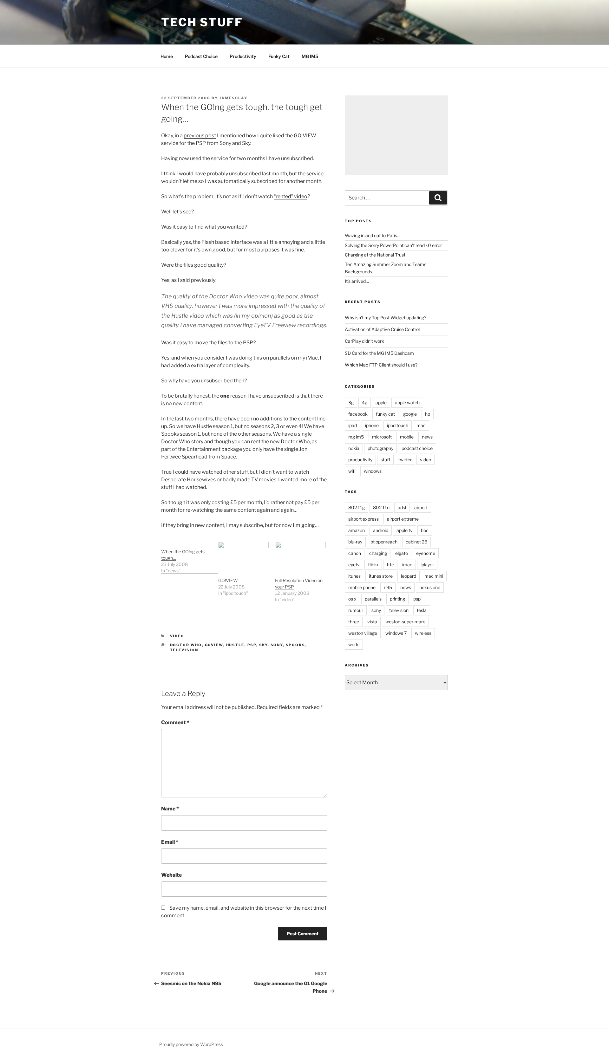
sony (277, 645)
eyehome (425, 553)
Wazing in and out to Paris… (372, 235)
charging (378, 553)
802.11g (356, 507)
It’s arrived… (357, 281)
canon (354, 553)
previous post (200, 136)
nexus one (429, 587)
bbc (425, 530)
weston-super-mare (405, 621)
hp (427, 414)
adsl (402, 507)
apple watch (407, 402)
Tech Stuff (202, 22)
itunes (354, 576)
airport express (363, 519)
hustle (235, 645)
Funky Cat (279, 56)
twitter (405, 459)
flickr (373, 564)
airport (421, 507)
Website (171, 875)
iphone (372, 425)
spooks (295, 645)
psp (251, 645)
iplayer (427, 564)
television (184, 650)
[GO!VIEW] (243, 556)
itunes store (381, 576)
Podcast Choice (201, 56)
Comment (175, 722)
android (380, 530)
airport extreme (403, 519)
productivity (360, 459)
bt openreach (383, 541)
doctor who (186, 645)
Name (170, 809)
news (427, 436)
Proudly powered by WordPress (191, 1044)
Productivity (243, 56)
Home (166, 56)
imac (407, 564)
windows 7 (396, 633)
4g (364, 402)
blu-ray (355, 541)
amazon (356, 530)
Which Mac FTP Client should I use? (381, 364)
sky (263, 645)
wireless (423, 633)
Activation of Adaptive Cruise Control (382, 329)
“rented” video (290, 196)
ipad (352, 425)
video (177, 636)
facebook (358, 414)
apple (381, 402)
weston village (362, 633)
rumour (355, 610)
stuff (385, 459)
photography (380, 448)
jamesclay (233, 98)
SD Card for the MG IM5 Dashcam (379, 353)
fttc (390, 564)
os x (352, 598)
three (353, 621)
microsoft (382, 436)
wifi (352, 471)
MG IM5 (310, 56)
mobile (407, 436)
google (410, 414)
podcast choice (417, 448)
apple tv (404, 530)
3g (351, 402)
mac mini (433, 576)
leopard (408, 576)
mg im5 (356, 436)
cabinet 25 (416, 541)
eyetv (354, 564)
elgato (401, 553)
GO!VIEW (228, 580)
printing (397, 598)
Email (169, 842)
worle (353, 644)
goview (214, 645)
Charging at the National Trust (375, 254)
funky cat (385, 414)
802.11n (381, 507)
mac (421, 425)
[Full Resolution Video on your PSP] (300, 556)
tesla (422, 610)
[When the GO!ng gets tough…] (189, 558)
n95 (388, 587)
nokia (353, 448)
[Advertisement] (396, 135)
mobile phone (362, 587)
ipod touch (397, 425)
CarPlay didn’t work (364, 341)
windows (373, 471)
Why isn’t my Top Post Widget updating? (385, 317)
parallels (373, 598)
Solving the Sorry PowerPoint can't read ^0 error (393, 245)
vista (372, 621)
